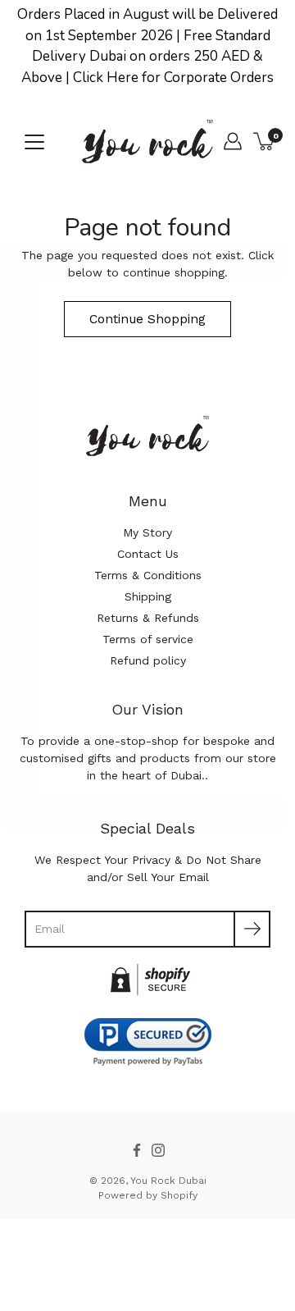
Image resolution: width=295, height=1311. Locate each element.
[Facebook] (136, 1150)
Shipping (148, 596)
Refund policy (148, 660)
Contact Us (148, 553)
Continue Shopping (147, 319)
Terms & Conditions (148, 575)
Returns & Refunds (148, 617)
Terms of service (147, 639)
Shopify (179, 1195)
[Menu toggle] (34, 142)
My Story (147, 532)
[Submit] (252, 929)
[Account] (233, 141)
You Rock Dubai (168, 1180)
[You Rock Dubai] (147, 141)
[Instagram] (158, 1150)
